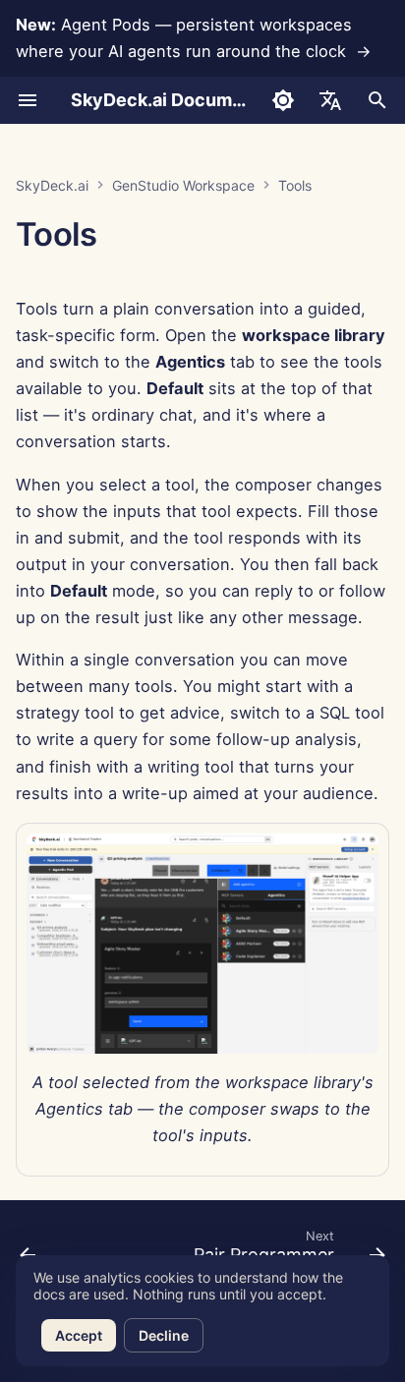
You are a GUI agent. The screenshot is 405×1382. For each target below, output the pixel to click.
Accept (78, 1335)
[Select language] (330, 100)
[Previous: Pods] (28, 1251)
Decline (164, 1335)
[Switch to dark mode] (283, 100)
